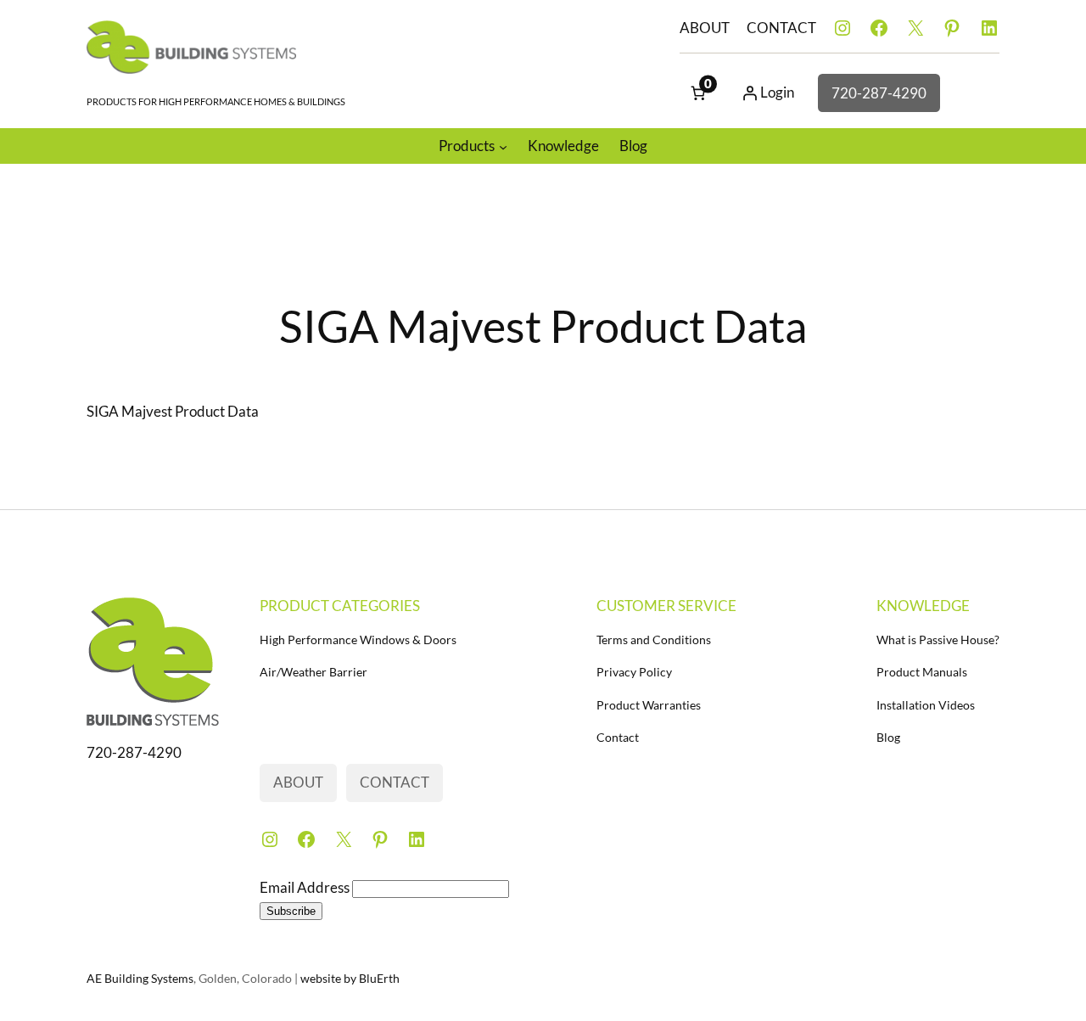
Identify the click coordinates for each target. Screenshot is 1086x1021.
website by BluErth (350, 978)
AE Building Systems (140, 978)
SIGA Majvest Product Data (173, 411)
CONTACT (781, 27)
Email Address (306, 887)
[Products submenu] (503, 146)
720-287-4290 (878, 93)
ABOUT (705, 27)
